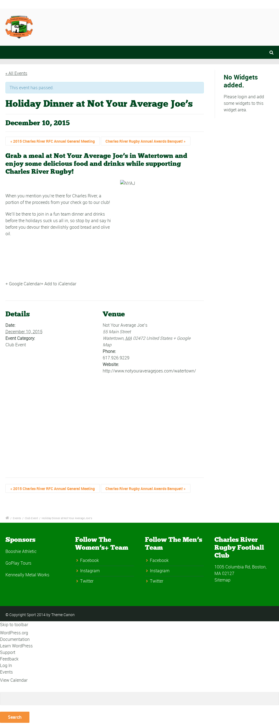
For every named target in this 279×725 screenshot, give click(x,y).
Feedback (9, 659)
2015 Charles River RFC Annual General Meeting (52, 141)
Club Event (15, 345)
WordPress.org (14, 633)
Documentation (15, 639)
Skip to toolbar (14, 625)
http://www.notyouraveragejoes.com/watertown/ (149, 371)
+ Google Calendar (23, 284)
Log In (6, 665)
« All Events (16, 73)
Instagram (90, 571)
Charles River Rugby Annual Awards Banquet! (145, 141)
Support (7, 652)
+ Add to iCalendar (58, 284)
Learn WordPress (16, 646)
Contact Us (122, 26)
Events (17, 518)
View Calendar (14, 680)
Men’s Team (190, 26)
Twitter (86, 581)
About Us (155, 26)
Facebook (89, 560)
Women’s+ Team (233, 26)
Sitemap (222, 580)
